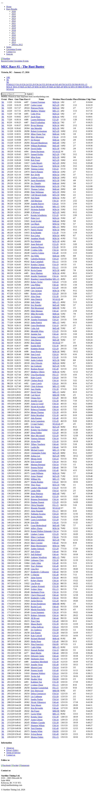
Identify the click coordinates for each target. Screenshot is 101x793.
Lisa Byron (35, 583)
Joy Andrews (36, 630)
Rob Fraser (35, 160)
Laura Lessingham (38, 520)
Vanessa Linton (37, 169)
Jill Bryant (35, 618)
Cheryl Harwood (38, 595)
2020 (14, 26)
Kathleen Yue (36, 682)
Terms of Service (13, 752)
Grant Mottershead (38, 525)
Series (8, 47)
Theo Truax (36, 485)
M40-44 (52, 87)
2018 (14, 30)
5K (7, 82)
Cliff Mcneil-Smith (38, 195)
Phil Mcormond (37, 308)
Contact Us (11, 52)
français (9, 54)
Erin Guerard (36, 462)
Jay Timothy (36, 183)
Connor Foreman (38, 102)
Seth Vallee (35, 302)
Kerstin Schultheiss (39, 215)
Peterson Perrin (37, 108)
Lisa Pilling (35, 285)
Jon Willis (35, 256)
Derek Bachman (37, 151)
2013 (14, 42)
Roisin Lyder (36, 293)
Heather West (36, 679)
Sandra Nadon (37, 699)
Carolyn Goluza (37, 253)
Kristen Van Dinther (39, 430)
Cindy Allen (36, 563)
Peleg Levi (35, 218)
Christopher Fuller (38, 453)
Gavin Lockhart (37, 227)
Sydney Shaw (36, 589)
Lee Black (35, 224)
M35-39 (45, 87)
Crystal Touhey (37, 424)
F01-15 (84, 84)
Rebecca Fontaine (38, 409)
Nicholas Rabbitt (38, 209)
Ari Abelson (36, 317)
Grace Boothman (38, 325)
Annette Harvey (37, 204)
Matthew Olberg (37, 372)
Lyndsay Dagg (37, 685)
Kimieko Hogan (37, 348)
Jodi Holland (36, 554)
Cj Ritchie (35, 575)
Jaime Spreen (36, 577)
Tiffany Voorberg (38, 444)
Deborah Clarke (37, 656)
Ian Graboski (36, 366)
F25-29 (32, 84)
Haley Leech (36, 377)
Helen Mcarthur (37, 415)
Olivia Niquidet (37, 505)
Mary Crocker (36, 543)
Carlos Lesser (36, 105)
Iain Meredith (36, 128)
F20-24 (25, 84)
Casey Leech (36, 383)
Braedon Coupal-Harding (41, 279)
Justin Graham (37, 360)
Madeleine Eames (38, 267)
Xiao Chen (35, 621)
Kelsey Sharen (37, 580)
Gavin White (36, 714)
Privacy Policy (12, 750)
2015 (14, 37)
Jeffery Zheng (36, 528)
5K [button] (7, 80)
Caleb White (36, 647)
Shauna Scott (36, 357)
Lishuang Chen (37, 560)
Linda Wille (36, 491)
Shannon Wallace (38, 673)
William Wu (36, 479)
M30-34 (38, 87)
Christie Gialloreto (38, 470)
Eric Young (35, 427)
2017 (14, 33)
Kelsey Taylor (36, 282)
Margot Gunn (36, 667)
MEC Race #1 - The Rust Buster (22, 66)
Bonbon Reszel (37, 369)
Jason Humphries (38, 180)
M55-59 (74, 87)
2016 (14, 35)
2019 (14, 28)
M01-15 (88, 87)
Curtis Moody (36, 163)
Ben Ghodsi (36, 343)
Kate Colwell (36, 635)
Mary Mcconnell (38, 435)
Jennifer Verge (37, 664)
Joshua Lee (35, 456)
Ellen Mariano (37, 311)
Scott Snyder (36, 221)
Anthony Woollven (39, 557)
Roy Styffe (35, 175)
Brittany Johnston (38, 615)
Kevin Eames (36, 270)
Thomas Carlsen (37, 189)
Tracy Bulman (37, 566)
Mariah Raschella (38, 609)
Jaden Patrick (36, 322)
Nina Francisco (37, 644)
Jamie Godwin (37, 288)
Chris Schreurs (37, 386)
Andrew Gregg (37, 177)
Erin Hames (36, 633)
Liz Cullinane (36, 696)
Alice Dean (35, 296)
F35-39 (45, 84)
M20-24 (23, 87)
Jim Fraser (35, 711)
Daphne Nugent (37, 502)
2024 (14, 16)
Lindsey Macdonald (39, 488)
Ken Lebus (35, 235)
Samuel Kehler (37, 154)
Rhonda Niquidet (38, 508)
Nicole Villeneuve (38, 702)
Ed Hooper (35, 140)
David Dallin (36, 148)
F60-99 (78, 84)
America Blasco (37, 247)
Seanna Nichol (37, 467)
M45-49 (60, 87)
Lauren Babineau (38, 119)
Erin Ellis (35, 522)
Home (8, 7)
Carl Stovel (35, 395)
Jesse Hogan (36, 351)
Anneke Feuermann (39, 319)
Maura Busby (36, 624)
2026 (14, 11)
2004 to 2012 (17, 44)
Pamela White (36, 731)
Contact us (10, 755)
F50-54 (64, 84)
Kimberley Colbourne (40, 572)
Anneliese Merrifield (39, 662)
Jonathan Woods (37, 238)
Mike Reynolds (37, 314)
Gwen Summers (37, 612)
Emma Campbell (38, 337)
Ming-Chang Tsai (38, 134)
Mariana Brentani (38, 464)
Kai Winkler (36, 241)
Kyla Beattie (36, 233)
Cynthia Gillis (36, 250)
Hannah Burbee (37, 650)
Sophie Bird (36, 346)
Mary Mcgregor (37, 137)
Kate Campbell (37, 262)
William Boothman (38, 146)
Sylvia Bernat (36, 734)
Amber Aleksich (37, 549)
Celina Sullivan (37, 627)
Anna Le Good (37, 404)
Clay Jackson (36, 291)
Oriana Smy (36, 398)
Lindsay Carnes (37, 534)
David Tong (36, 392)
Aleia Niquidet (37, 511)
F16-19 (18, 84)
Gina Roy (35, 569)
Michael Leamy (37, 450)
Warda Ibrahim (37, 482)
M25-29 (31, 87)
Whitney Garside (38, 722)
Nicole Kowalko (38, 406)
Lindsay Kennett (38, 586)
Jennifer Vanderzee (39, 276)
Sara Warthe (36, 389)
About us (10, 748)
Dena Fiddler (36, 433)
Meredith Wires (37, 331)
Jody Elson (35, 551)
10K (8, 77)
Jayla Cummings (38, 421)
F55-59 (71, 84)
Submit (29, 94)
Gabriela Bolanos (38, 259)
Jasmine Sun (36, 334)
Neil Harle (35, 198)
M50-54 (67, 87)
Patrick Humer (37, 230)
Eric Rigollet (36, 305)
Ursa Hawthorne (38, 375)
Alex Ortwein (36, 363)
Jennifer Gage (36, 401)
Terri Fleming (36, 728)
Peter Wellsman (37, 192)
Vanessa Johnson (38, 438)
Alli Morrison (36, 201)
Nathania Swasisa (38, 514)
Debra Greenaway (38, 693)
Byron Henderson (38, 604)
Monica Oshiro (37, 737)
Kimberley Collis (38, 598)
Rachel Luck (36, 606)
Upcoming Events (13, 49)
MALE (9, 87)
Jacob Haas (35, 117)
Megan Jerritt (36, 459)
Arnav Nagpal (37, 476)
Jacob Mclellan (37, 206)
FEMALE (10, 84)
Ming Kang (35, 157)
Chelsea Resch (37, 380)
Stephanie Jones (37, 659)
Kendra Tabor (36, 717)
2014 (14, 40)
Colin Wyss (35, 114)
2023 (14, 18)
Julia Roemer (36, 418)
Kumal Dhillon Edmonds (41, 531)
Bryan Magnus (37, 125)
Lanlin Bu (35, 447)
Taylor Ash (35, 676)
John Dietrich (36, 299)
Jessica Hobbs (36, 517)
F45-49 (58, 84)
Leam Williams (37, 473)
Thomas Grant (37, 166)
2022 (14, 21)
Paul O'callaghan (38, 122)
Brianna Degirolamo (39, 499)
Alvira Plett (35, 441)
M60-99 (81, 87)
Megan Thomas (37, 412)
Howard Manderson (39, 143)
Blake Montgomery (39, 546)
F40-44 (51, 84)
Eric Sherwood (37, 691)
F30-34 (38, 84)
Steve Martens (37, 273)
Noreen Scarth (37, 670)
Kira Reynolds (37, 708)
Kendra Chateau (37, 264)
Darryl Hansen (37, 172)
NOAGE (10, 89)
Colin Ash (35, 328)
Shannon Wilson (37, 725)
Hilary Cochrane (38, 537)
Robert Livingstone (39, 131)
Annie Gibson (36, 720)
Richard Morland (38, 638)
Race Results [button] (11, 9)
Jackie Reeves (36, 601)
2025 (14, 14)
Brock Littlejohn (37, 540)
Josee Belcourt (37, 244)
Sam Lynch (35, 354)
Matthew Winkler (38, 111)
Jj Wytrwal (35, 212)
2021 (14, 23)
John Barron (36, 340)
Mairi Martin (36, 653)
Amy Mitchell (36, 496)
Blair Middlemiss (38, 186)
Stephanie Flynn (37, 592)
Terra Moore (36, 705)
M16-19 (16, 87)
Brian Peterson (37, 493)
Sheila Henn (36, 641)
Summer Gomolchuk (39, 688)
